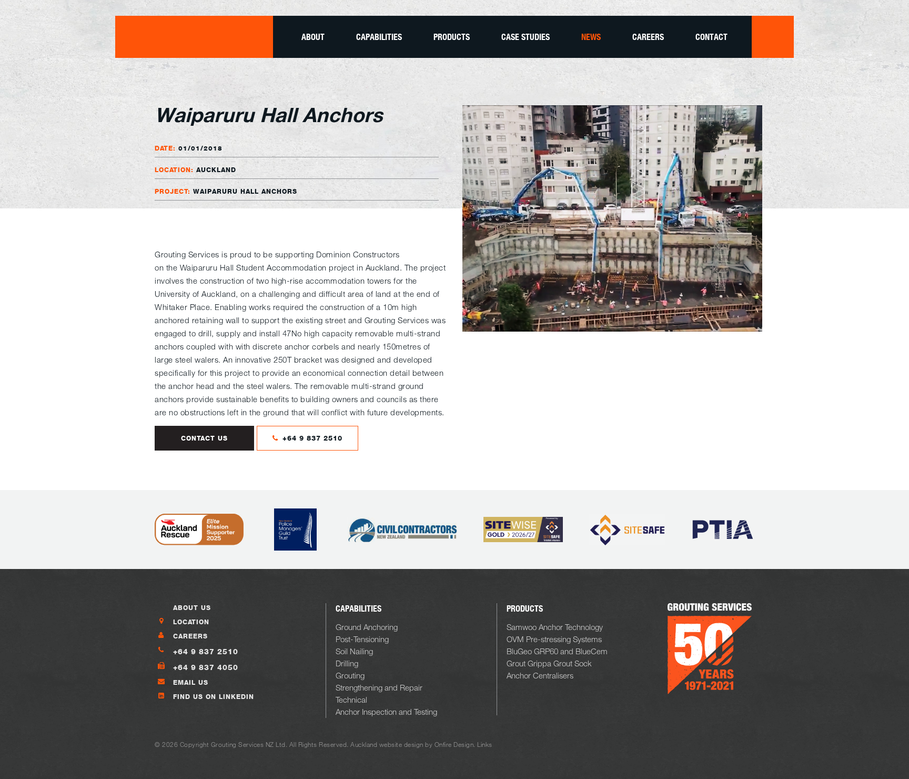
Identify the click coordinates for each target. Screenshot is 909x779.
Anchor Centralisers (540, 675)
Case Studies (525, 36)
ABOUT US (192, 608)
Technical (351, 699)
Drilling (347, 663)
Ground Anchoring (367, 627)
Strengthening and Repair (379, 687)
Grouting (350, 675)
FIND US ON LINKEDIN (213, 697)
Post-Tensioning (362, 639)
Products (451, 36)
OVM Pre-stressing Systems (554, 639)
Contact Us (204, 438)
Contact (711, 36)
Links (484, 744)
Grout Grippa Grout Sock (549, 663)
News (591, 36)
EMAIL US (190, 682)
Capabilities (379, 36)
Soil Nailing (354, 651)
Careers (648, 36)
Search (773, 37)
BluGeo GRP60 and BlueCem (557, 651)
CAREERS (190, 636)
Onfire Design (454, 744)
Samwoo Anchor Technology (555, 627)
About (313, 36)
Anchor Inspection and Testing (386, 711)
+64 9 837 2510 (311, 438)
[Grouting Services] (194, 37)
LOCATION (191, 622)
